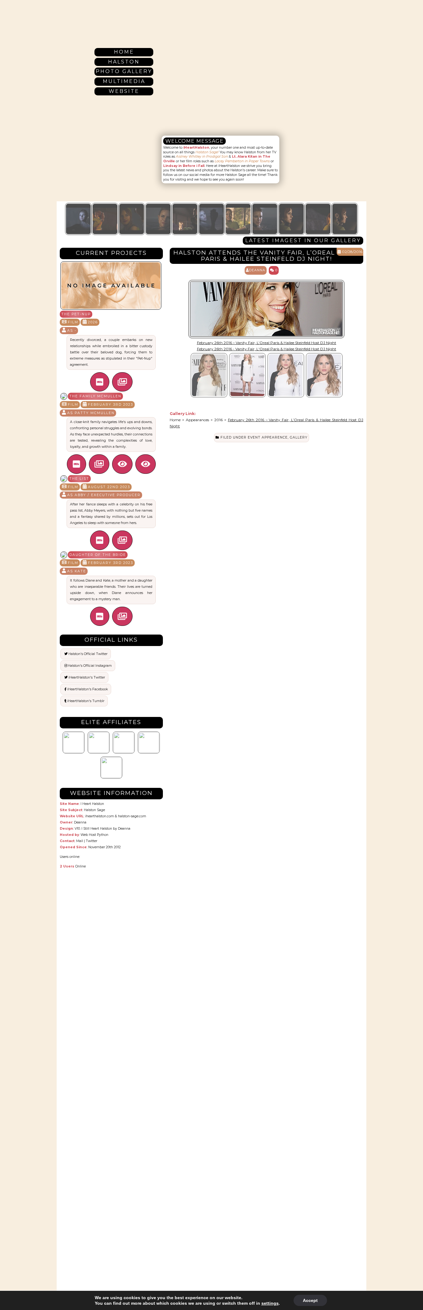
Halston (124, 62)
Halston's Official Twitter (87, 654)
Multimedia (124, 81)
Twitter (91, 841)
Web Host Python (94, 835)
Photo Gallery (124, 71)
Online (73, 866)
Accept (310, 1300)
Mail (79, 841)
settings (270, 1303)
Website (124, 91)
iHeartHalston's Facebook (87, 689)
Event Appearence (268, 437)
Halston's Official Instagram (90, 666)
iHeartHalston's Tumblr (85, 701)
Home (124, 52)
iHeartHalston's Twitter (86, 677)
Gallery (298, 437)
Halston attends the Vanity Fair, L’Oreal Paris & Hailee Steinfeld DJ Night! (254, 255)
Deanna (124, 829)
